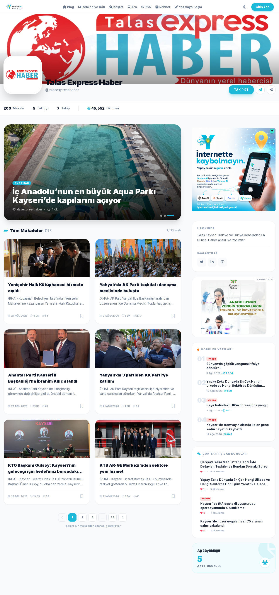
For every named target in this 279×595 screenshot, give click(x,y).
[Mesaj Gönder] (260, 89)
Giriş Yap (262, 7)
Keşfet (118, 7)
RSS (148, 7)
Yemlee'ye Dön (93, 7)
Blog (70, 7)
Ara (134, 7)
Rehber (164, 7)
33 (112, 517)
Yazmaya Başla (190, 7)
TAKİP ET (241, 90)
